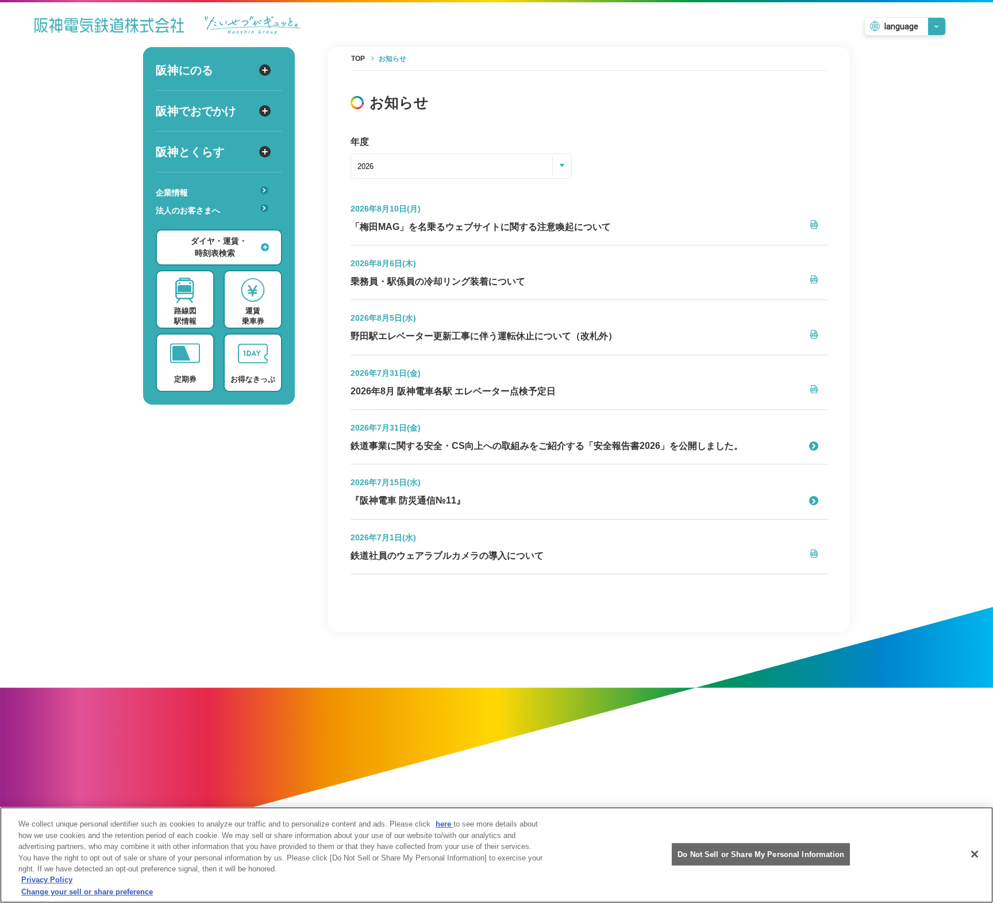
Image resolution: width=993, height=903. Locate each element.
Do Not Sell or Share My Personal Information (761, 854)
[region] (496, 855)
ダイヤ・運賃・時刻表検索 (219, 247)
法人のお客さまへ (188, 210)
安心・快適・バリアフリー (209, 228)
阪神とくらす (190, 151)
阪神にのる (184, 70)
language (901, 26)
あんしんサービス (193, 226)
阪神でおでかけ (196, 111)
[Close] (974, 854)
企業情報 (172, 192)
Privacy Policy (46, 880)
